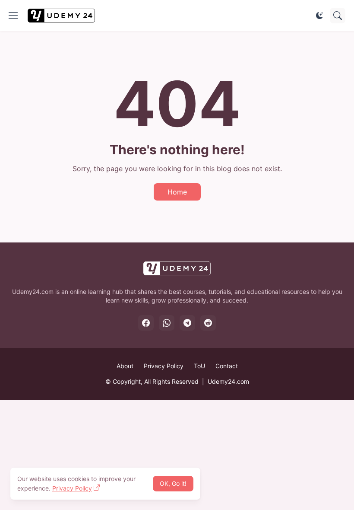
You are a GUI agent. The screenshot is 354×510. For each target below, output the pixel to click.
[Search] (337, 15)
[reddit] (208, 323)
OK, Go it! (173, 483)
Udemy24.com (228, 381)
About (125, 366)
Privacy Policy (163, 366)
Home (177, 192)
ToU (199, 366)
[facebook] (146, 323)
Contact (226, 366)
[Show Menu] (13, 15)
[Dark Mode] (319, 15)
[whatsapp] (166, 323)
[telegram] (187, 323)
